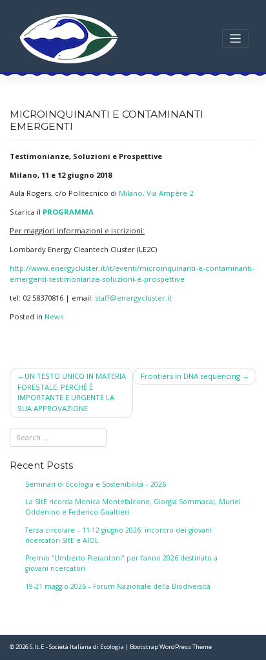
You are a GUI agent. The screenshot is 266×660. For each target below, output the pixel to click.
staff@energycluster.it (133, 298)
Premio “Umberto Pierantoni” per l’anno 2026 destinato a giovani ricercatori (121, 563)
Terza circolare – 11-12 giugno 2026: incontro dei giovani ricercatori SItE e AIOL (118, 535)
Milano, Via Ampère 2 (156, 193)
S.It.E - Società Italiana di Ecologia (77, 647)
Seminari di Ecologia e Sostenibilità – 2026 (95, 484)
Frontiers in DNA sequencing (190, 376)
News (54, 316)
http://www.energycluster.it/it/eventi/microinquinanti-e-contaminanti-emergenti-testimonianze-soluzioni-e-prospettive (132, 273)
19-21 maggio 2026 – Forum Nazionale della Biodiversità (117, 586)
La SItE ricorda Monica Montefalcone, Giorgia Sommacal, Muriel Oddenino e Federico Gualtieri (133, 506)
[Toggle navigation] (235, 38)
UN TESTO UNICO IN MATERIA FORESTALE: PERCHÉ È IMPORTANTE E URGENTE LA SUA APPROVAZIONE (71, 392)
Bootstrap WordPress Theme (171, 647)
